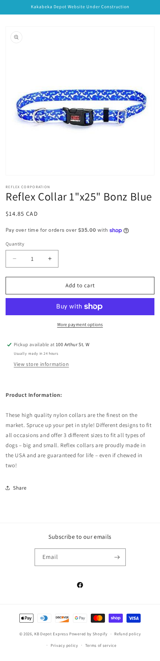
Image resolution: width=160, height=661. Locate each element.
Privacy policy (64, 645)
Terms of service (100, 645)
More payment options (80, 324)
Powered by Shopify (88, 633)
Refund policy (127, 633)
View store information (41, 364)
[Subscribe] (117, 557)
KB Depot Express (51, 633)
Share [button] (20, 487)
